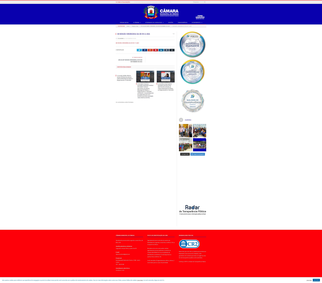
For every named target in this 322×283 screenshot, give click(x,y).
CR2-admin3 (121, 38)
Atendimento (196, 22)
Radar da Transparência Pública (197, 261)
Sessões (170, 22)
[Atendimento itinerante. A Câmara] (185, 130)
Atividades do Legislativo (153, 22)
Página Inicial (124, 22)
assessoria (190, 253)
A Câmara (136, 22)
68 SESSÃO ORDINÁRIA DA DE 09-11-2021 (127, 43)
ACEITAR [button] (316, 280)
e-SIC (123, 270)
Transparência (182, 22)
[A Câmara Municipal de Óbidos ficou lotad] (185, 144)
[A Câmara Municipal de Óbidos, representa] (199, 144)
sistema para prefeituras (199, 251)
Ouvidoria (118, 270)
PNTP (186, 261)
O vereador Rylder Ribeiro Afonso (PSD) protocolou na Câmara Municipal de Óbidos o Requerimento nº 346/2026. (125, 78)
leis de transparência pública (186, 257)
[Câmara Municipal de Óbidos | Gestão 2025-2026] (161, 12)
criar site (189, 251)
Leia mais (140, 280)
